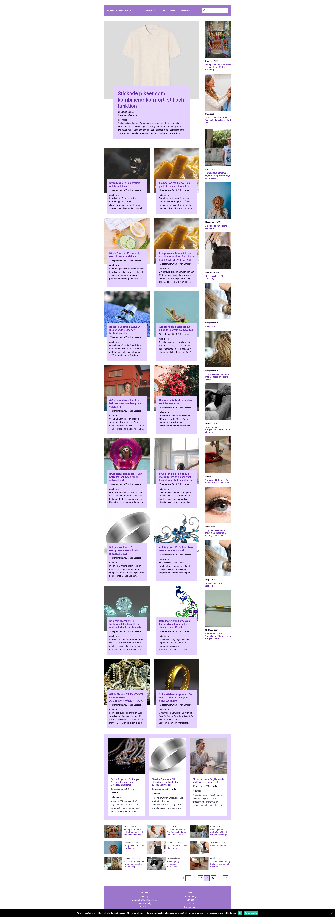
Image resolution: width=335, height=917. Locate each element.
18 (225, 878)
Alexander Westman (127, 115)
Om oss (161, 10)
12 (200, 878)
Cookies (171, 10)
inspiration (122, 120)
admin (175, 789)
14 (213, 878)
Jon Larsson (135, 190)
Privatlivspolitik (251, 913)
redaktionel (114, 195)
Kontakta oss (184, 10)
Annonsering (149, 10)
